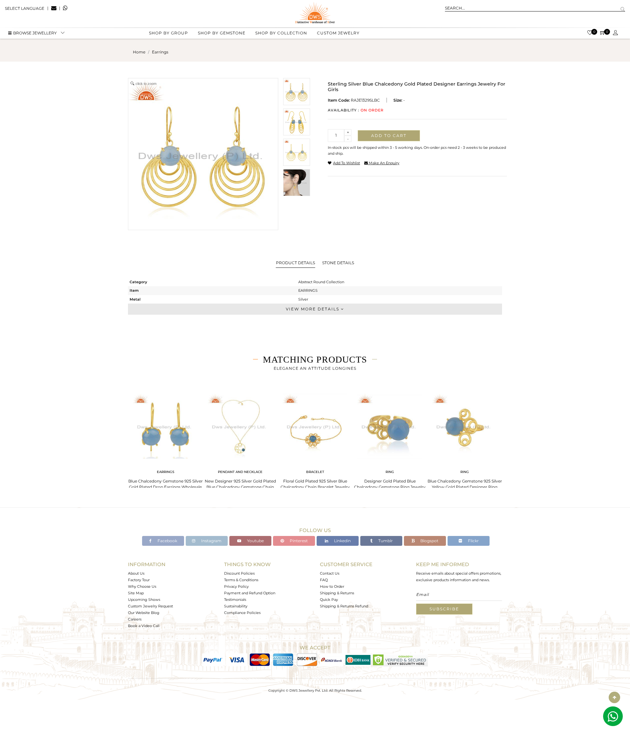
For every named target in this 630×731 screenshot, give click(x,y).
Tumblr (385, 540)
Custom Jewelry (338, 32)
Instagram (210, 540)
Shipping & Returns (337, 593)
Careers (134, 619)
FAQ (324, 580)
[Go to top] (614, 697)
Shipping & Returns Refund (344, 606)
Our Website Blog (143, 612)
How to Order (332, 586)
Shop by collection (281, 32)
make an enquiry (383, 163)
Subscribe (444, 608)
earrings (160, 51)
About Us (136, 573)
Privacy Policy (236, 586)
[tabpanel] (165, 439)
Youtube (255, 540)
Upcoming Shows (144, 599)
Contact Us (329, 573)
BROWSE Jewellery (35, 32)
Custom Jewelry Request (150, 606)
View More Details (313, 308)
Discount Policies (239, 573)
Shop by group (168, 32)
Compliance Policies (242, 612)
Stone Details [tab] (338, 262)
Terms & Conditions (241, 580)
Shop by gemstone (221, 32)
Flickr (473, 540)
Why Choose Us (142, 586)
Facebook (167, 540)
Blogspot (428, 540)
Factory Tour (139, 580)
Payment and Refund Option (249, 593)
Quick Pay (329, 599)
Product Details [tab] (295, 262)
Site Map (136, 593)
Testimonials (235, 599)
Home (139, 51)
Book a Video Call (143, 625)
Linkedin (342, 540)
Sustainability (235, 606)
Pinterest (298, 540)
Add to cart (389, 135)
